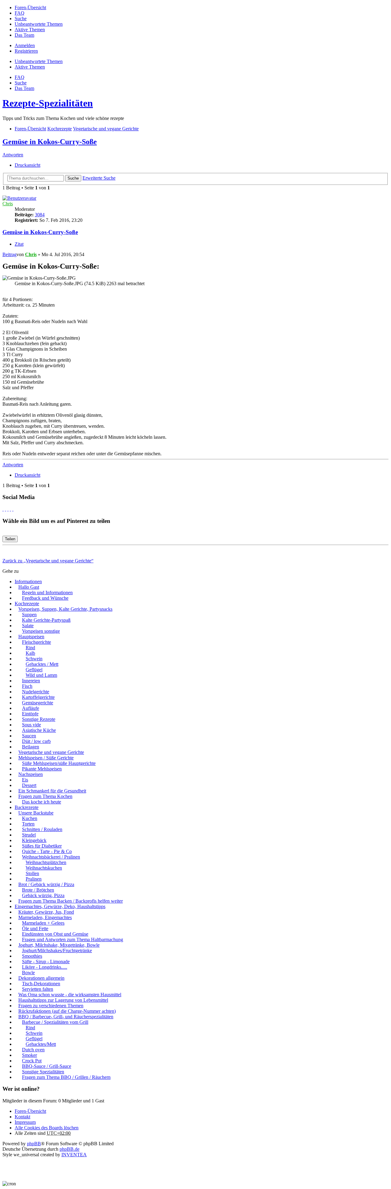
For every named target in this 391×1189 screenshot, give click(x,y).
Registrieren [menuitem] (26, 51)
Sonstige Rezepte (38, 719)
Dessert (29, 785)
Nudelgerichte (35, 691)
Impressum (25, 1122)
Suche (73, 178)
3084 (40, 214)
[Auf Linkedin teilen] (10, 509)
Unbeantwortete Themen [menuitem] (39, 24)
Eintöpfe (30, 713)
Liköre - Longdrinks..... (44, 967)
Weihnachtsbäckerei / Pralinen (51, 856)
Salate (28, 625)
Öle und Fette (35, 928)
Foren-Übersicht (30, 1111)
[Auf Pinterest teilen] (12, 509)
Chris (7, 203)
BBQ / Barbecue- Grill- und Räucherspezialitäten (65, 1016)
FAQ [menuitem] (19, 13)
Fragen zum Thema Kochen (45, 796)
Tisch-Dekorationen (41, 983)
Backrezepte (26, 807)
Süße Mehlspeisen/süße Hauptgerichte (59, 763)
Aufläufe (30, 708)
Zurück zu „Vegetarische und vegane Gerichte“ (47, 560)
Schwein (34, 658)
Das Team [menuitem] (24, 35)
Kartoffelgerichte (38, 697)
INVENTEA (74, 1154)
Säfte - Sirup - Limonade (46, 961)
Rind (30, 647)
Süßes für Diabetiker (42, 845)
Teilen (10, 539)
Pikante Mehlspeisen (42, 768)
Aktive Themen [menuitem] (30, 29)
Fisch (27, 686)
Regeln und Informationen (47, 592)
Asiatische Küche (39, 730)
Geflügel (34, 669)
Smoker (29, 1055)
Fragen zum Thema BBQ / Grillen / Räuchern (66, 1077)
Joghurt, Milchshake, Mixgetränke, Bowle (59, 945)
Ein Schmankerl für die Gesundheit (52, 790)
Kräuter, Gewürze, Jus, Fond (46, 912)
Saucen (29, 735)
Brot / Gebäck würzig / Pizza (46, 884)
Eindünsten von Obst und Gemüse (55, 934)
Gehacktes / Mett (42, 664)
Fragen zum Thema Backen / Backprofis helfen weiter (70, 901)
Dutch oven (33, 1049)
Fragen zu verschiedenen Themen (50, 1005)
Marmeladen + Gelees (43, 923)
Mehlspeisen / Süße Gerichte (46, 757)
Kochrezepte (27, 603)
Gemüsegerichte (37, 702)
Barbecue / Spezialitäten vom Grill (55, 1022)
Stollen (32, 873)
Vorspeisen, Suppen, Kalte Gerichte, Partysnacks (65, 609)
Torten (28, 823)
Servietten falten (37, 989)
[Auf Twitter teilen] (5, 509)
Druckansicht (27, 165)
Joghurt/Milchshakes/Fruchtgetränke (57, 950)
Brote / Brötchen (38, 890)
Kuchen (29, 818)
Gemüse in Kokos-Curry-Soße (49, 142)
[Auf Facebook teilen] (3, 509)
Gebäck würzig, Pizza (43, 895)
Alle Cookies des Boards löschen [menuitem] (47, 1127)
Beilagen (30, 746)
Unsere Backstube (35, 812)
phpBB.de (69, 1149)
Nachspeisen (30, 774)
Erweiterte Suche (98, 178)
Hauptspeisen (31, 636)
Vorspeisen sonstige (41, 631)
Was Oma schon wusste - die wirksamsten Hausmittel (69, 994)
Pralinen (34, 879)
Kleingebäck (34, 840)
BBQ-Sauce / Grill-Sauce (46, 1066)
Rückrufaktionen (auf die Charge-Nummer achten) (67, 1011)
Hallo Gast (28, 587)
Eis (25, 779)
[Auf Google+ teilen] (8, 509)
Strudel (29, 834)
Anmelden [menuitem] (25, 45)
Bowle (28, 972)
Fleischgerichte (36, 642)
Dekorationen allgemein (41, 978)
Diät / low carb (36, 741)
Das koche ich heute (41, 801)
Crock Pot (32, 1060)
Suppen (29, 614)
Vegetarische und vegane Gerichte (51, 752)
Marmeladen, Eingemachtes (45, 917)
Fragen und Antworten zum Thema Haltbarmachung (72, 939)
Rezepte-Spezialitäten (47, 103)
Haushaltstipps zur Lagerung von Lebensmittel (63, 1000)
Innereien (31, 680)
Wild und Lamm (41, 675)
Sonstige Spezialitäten (43, 1071)
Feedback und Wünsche (45, 598)
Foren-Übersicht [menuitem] (30, 7)
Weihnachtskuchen (44, 867)
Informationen (28, 581)
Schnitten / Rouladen (42, 829)
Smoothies (32, 956)
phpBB (34, 1143)
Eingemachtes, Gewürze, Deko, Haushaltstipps (60, 906)
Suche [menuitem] (21, 18)
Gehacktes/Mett (41, 1044)
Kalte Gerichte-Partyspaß (46, 620)
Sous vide (31, 724)
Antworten (12, 154)
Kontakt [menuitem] (22, 1116)
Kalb (30, 653)
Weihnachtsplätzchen (46, 862)
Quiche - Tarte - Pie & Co (47, 851)
